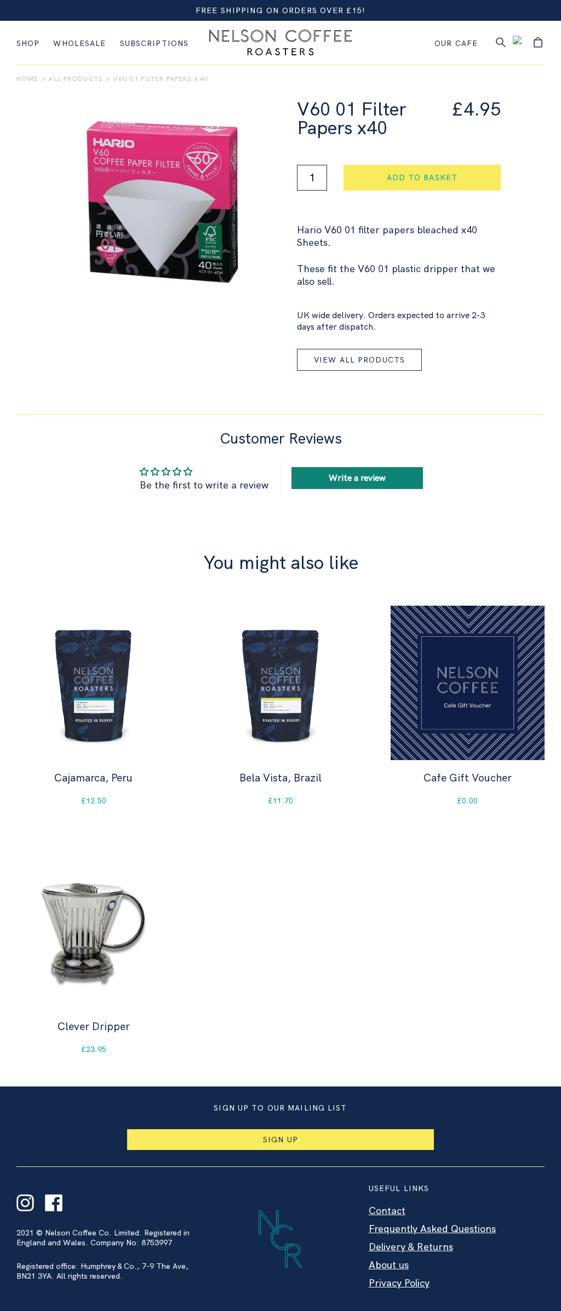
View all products (359, 360)
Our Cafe (456, 43)
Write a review (357, 478)
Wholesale (79, 43)
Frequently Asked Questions (432, 1228)
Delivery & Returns (411, 1246)
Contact (387, 1210)
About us (389, 1264)
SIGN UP (280, 1140)
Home (27, 78)
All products (75, 78)
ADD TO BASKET (422, 177)
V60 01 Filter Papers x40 (160, 78)
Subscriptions (154, 43)
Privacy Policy (399, 1283)
